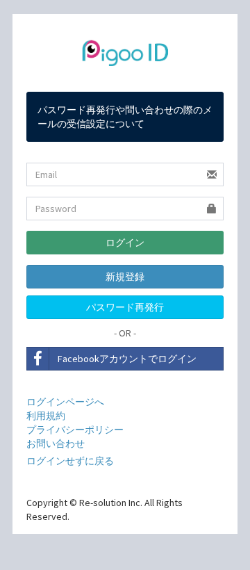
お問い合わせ (55, 443)
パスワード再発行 (125, 307)
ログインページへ (65, 402)
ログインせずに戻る (70, 461)
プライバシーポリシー (75, 429)
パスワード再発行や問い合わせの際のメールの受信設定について (125, 117)
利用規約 (45, 415)
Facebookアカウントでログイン (127, 358)
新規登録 (125, 276)
